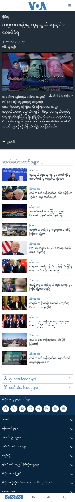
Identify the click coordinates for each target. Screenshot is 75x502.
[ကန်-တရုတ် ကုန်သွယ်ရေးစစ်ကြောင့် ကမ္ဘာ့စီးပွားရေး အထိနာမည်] (14, 193)
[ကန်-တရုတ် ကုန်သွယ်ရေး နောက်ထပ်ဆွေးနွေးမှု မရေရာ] (14, 358)
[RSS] (47, 408)
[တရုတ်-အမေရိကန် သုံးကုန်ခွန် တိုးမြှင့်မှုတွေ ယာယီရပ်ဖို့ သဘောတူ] (14, 266)
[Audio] (48, 497)
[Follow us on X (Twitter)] (13, 408)
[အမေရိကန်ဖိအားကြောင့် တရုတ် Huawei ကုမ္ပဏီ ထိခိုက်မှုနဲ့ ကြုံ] (14, 211)
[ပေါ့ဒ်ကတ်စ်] (55, 408)
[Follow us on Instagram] (30, 408)
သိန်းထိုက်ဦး (9, 46)
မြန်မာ (32, 225)
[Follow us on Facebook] (5, 408)
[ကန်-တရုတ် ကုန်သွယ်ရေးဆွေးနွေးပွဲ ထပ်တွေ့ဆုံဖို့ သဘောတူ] (14, 321)
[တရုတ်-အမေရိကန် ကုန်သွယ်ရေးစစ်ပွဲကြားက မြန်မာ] (14, 229)
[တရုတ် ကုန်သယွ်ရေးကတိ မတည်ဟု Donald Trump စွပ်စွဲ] (14, 303)
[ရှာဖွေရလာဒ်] (64, 497)
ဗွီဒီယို (5, 16)
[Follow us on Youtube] (22, 408)
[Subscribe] (63, 408)
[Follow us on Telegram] (38, 408)
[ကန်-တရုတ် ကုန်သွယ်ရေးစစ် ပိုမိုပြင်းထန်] (14, 340)
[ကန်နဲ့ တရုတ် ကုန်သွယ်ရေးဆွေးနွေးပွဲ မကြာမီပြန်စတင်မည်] (14, 285)
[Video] (33, 497)
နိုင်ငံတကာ (34, 170)
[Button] (8, 142)
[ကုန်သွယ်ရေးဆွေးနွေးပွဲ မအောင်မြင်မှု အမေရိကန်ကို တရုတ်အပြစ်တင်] (14, 174)
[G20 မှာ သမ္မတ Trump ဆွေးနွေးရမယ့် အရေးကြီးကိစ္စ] (14, 248)
